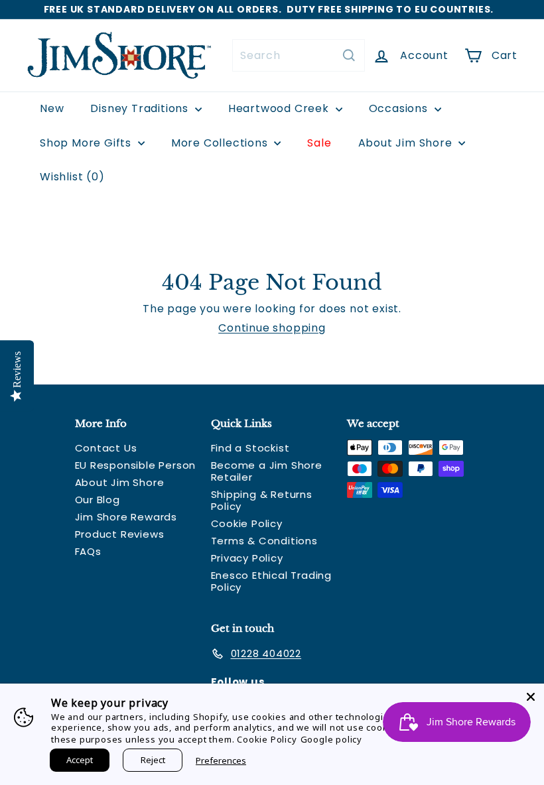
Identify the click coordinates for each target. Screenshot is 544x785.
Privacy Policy (247, 558)
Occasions (400, 108)
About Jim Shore (407, 143)
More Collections (221, 143)
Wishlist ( (69, 176)
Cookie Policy (247, 523)
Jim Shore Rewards (126, 517)
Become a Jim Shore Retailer (266, 471)
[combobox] (298, 55)
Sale (319, 143)
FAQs (88, 551)
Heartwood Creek (280, 108)
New (52, 108)
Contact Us (106, 448)
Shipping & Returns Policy (261, 500)
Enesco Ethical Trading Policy (271, 581)
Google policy (331, 739)
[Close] (530, 696)
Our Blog (97, 500)
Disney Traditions (140, 108)
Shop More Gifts (87, 143)
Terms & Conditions (264, 541)
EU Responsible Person (135, 465)
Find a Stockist (250, 448)
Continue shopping (272, 327)
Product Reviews (120, 534)
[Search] (349, 55)
